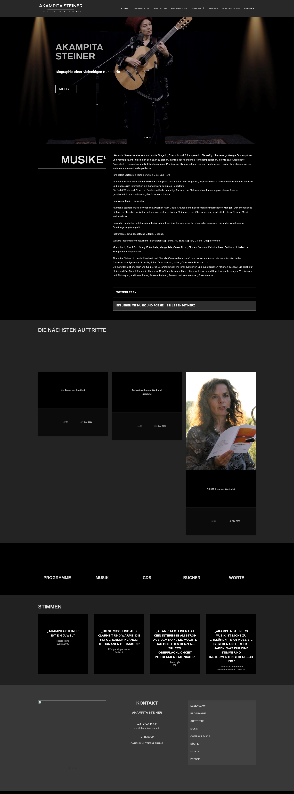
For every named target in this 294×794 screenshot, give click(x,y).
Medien (196, 8)
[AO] (72, 703)
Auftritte (160, 8)
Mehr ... (66, 89)
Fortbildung (231, 8)
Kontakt (250, 8)
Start (124, 8)
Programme (179, 8)
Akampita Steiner (79, 51)
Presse (213, 8)
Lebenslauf (141, 8)
